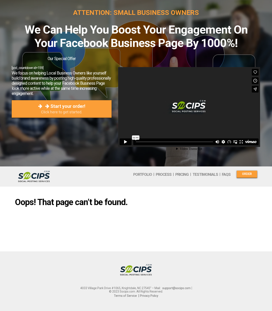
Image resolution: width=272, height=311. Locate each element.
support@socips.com (176, 288)
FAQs (226, 174)
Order (247, 174)
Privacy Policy (149, 295)
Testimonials (205, 174)
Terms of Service (125, 295)
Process (163, 174)
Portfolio (142, 174)
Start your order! (63, 109)
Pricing (182, 174)
